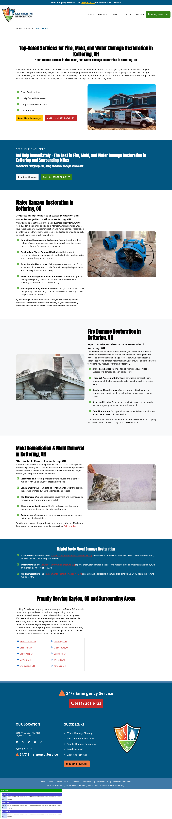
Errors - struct (6, 794)
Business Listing (117, 785)
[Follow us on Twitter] (29, 741)
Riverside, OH (60, 659)
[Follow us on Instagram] (23, 741)
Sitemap (75, 781)
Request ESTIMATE (76, 763)
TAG (3, 799)
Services (102, 14)
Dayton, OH (25, 659)
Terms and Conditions (121, 781)
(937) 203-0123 (88, 2)
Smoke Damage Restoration (82, 743)
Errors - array (4, 790)
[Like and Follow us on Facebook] (17, 741)
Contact (139, 14)
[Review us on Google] (35, 741)
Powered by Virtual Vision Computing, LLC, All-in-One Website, (82, 785)
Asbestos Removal (77, 754)
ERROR (4, 796)
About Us (28, 28)
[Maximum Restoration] (17, 14)
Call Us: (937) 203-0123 (61, 118)
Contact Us (87, 781)
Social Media (62, 781)
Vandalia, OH (60, 666)
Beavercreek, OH (28, 641)
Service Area (42, 28)
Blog (128, 14)
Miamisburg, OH (61, 647)
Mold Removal (75, 749)
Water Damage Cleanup (80, 733)
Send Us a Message (29, 118)
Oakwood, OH (60, 653)
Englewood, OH (27, 666)
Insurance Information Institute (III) (58, 564)
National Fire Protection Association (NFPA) (71, 555)
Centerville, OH (27, 653)
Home (91, 14)
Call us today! (70, 526)
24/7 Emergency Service (89, 693)
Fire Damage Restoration (80, 738)
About (116, 14)
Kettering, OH (60, 641)
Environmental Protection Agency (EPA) (63, 573)
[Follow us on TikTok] (41, 741)
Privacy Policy (102, 781)
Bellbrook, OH (26, 647)
